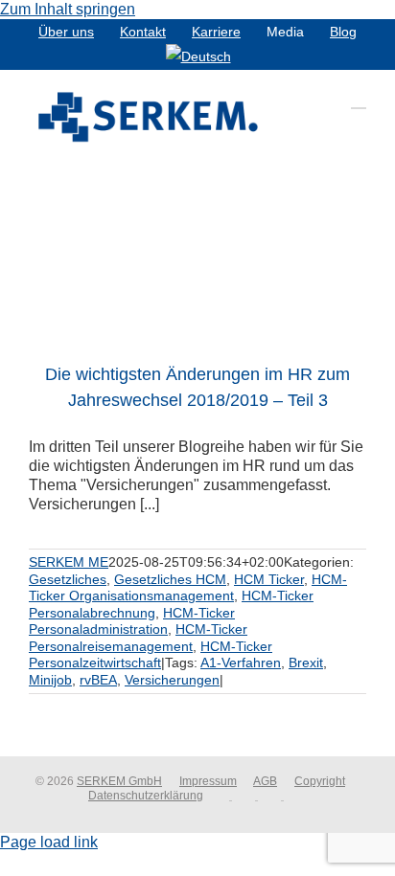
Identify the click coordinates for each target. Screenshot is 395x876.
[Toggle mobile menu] (358, 99)
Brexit (306, 662)
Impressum (208, 781)
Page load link (49, 842)
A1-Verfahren (240, 662)
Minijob (50, 679)
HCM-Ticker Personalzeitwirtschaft (150, 655)
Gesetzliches (67, 579)
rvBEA (98, 679)
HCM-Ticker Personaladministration (132, 621)
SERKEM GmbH (119, 781)
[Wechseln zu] (198, 56)
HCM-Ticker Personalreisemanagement (138, 637)
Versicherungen (172, 679)
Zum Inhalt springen (67, 9)
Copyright (319, 781)
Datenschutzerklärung (145, 795)
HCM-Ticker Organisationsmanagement (188, 588)
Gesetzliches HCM (170, 579)
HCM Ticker (269, 579)
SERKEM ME (68, 562)
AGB (265, 781)
